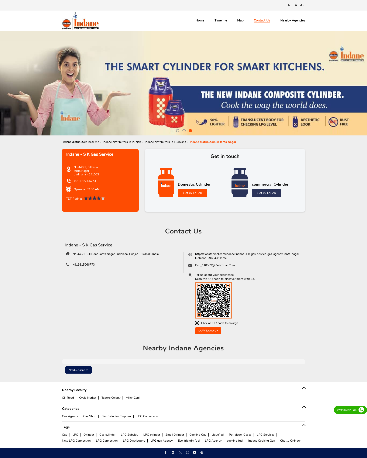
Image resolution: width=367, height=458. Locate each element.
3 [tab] (190, 130)
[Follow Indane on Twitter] (180, 452)
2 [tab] (183, 130)
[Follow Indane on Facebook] (165, 452)
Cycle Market (87, 398)
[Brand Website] (201, 452)
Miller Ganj (133, 398)
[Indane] (80, 20)
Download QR (208, 330)
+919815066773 (85, 181)
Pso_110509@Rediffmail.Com (215, 265)
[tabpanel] (183, 83)
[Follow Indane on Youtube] (194, 452)
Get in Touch (192, 193)
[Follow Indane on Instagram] (187, 452)
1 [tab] (177, 130)
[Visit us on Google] (172, 452)
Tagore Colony (111, 398)
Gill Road (68, 398)
